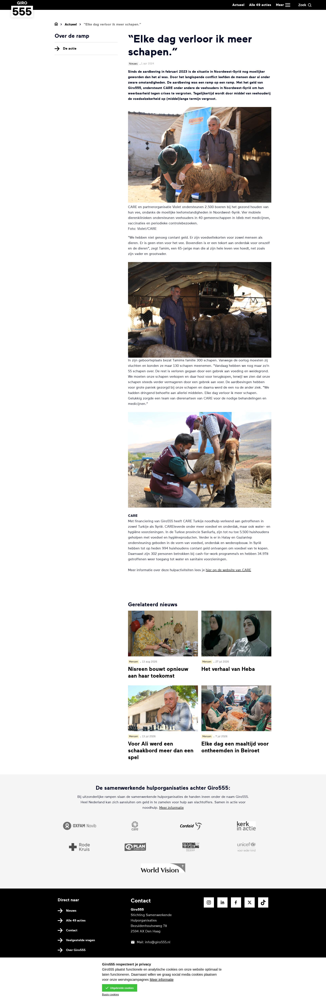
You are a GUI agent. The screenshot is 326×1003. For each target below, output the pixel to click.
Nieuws (71, 910)
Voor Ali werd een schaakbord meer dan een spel (160, 750)
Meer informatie (171, 808)
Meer (280, 5)
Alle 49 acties (260, 5)
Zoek (302, 5)
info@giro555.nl (157, 942)
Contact (71, 930)
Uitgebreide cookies (121, 988)
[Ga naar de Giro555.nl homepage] (22, 14)
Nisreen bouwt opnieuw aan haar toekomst (158, 672)
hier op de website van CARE (228, 570)
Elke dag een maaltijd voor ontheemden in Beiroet (235, 747)
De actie (69, 48)
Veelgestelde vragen (80, 940)
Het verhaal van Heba (228, 669)
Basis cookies (110, 994)
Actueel (238, 5)
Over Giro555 (76, 950)
